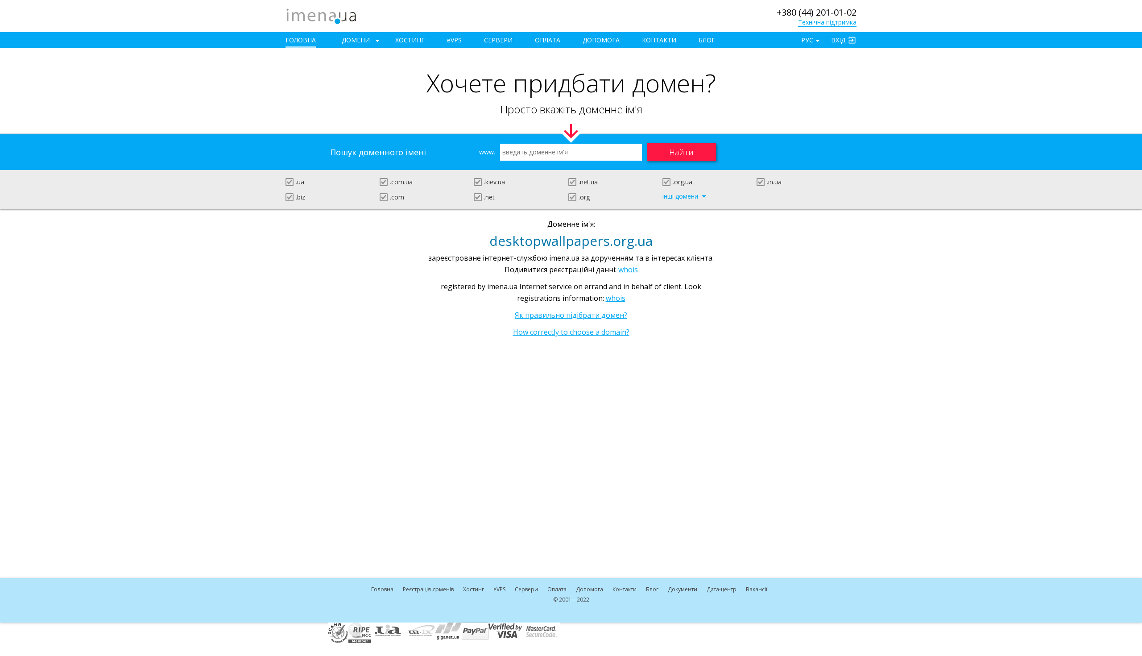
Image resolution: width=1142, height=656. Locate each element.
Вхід (838, 40)
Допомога (601, 40)
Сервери (498, 40)
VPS (454, 40)
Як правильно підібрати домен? (571, 315)
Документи (682, 589)
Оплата (547, 40)
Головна (301, 40)
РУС (807, 40)
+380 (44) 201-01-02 (816, 12)
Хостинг (410, 40)
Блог (707, 40)
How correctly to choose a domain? (571, 332)
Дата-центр (722, 589)
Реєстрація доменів (428, 589)
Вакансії (756, 589)
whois (628, 269)
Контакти (659, 40)
